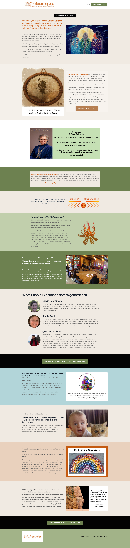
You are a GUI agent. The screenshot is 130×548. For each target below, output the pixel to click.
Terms (83, 536)
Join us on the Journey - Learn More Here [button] (65, 523)
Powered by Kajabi (104, 544)
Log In (88, 4)
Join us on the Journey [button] (86, 108)
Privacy (88, 536)
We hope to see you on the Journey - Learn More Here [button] (65, 361)
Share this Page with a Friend (65, 15)
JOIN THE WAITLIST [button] (99, 4)
